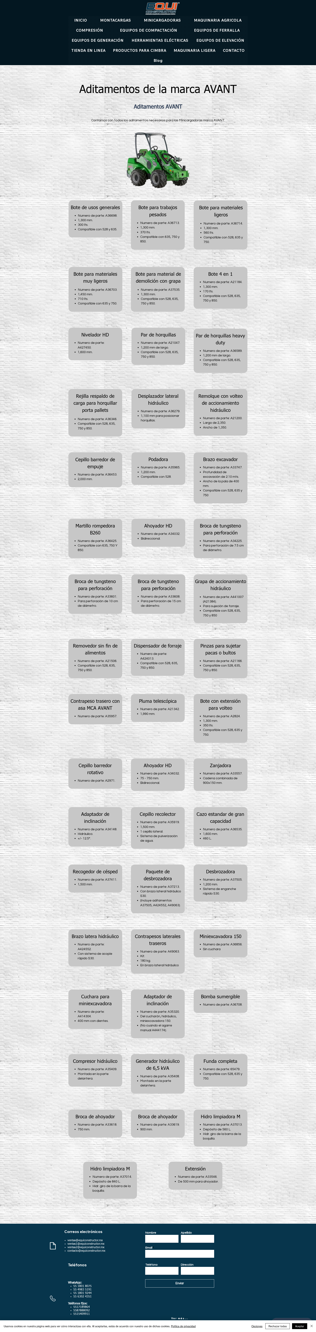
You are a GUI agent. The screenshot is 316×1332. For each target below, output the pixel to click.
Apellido (186, 1232)
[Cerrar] (311, 1326)
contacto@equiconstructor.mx (86, 1250)
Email (148, 1247)
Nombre (150, 1232)
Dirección (187, 1264)
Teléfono (151, 1264)
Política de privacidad (183, 1326)
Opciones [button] (256, 1326)
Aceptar (299, 1326)
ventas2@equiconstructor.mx (85, 1247)
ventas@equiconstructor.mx (85, 1240)
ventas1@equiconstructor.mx (85, 1244)
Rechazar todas (277, 1326)
